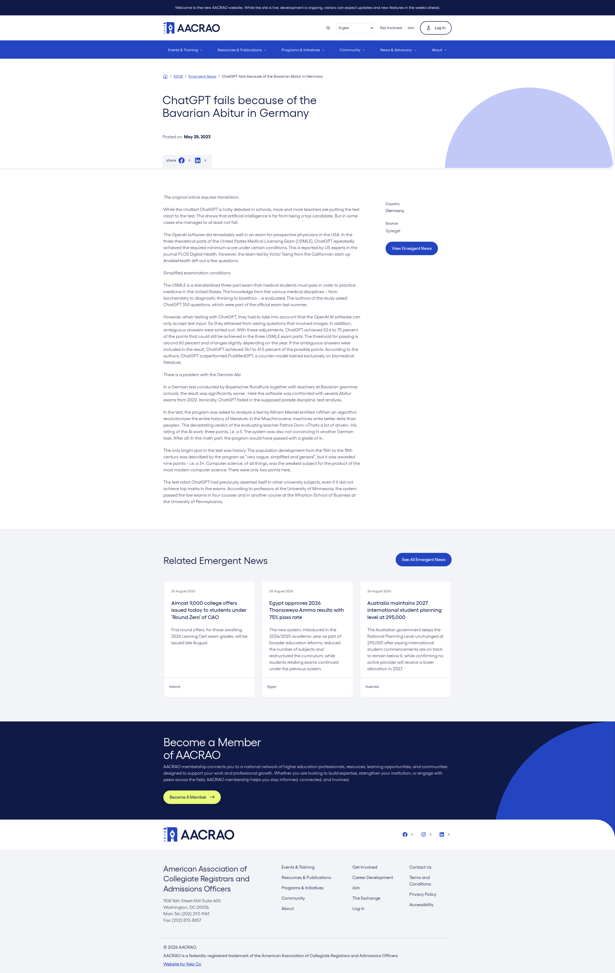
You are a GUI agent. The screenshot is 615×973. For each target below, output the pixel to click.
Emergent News (202, 76)
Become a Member (188, 797)
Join (411, 27)
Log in (440, 27)
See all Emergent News (423, 559)
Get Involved (391, 27)
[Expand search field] (328, 28)
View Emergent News (412, 248)
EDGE (178, 76)
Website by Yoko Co (182, 964)
